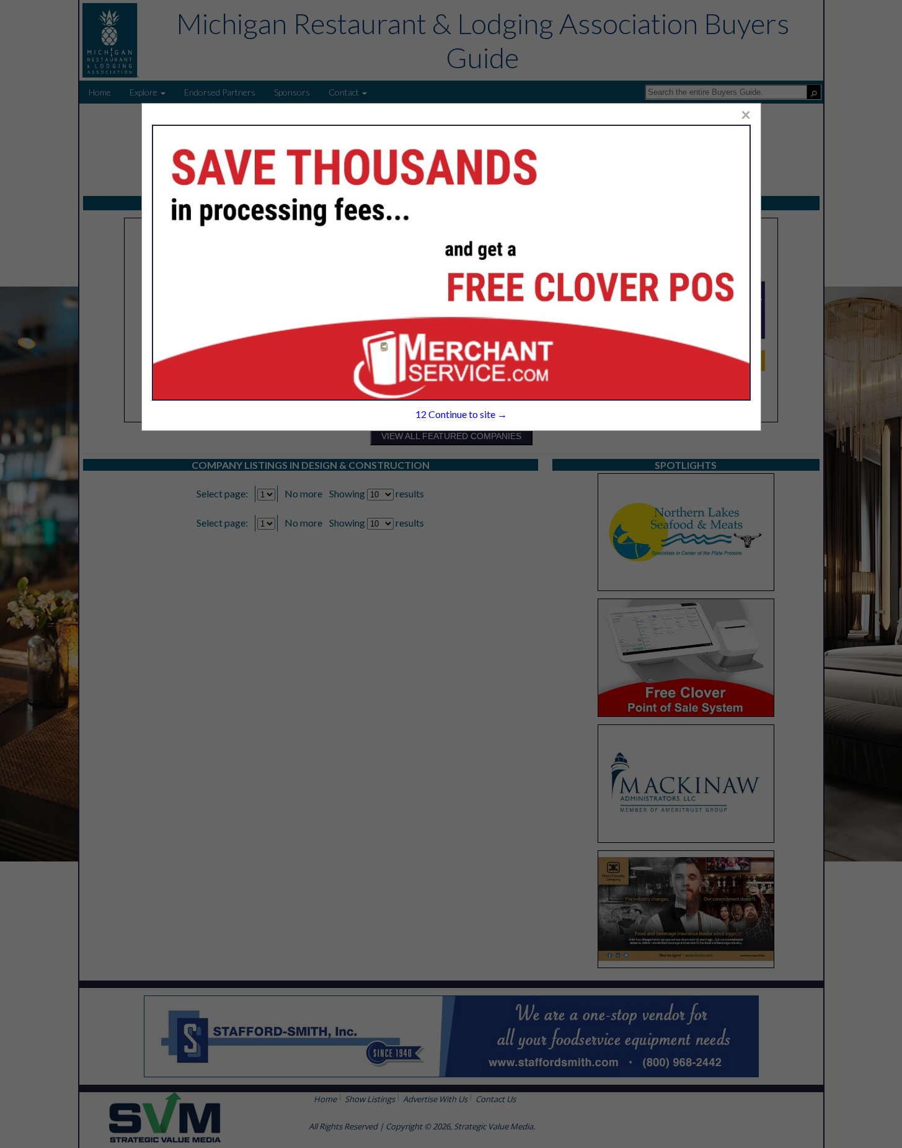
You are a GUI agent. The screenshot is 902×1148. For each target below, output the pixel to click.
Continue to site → (461, 414)
